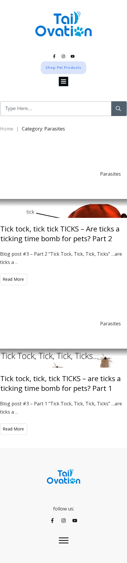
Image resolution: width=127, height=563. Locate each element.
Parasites (110, 174)
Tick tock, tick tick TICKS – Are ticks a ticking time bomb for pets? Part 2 (60, 234)
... (16, 262)
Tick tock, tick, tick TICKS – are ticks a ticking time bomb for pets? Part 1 (60, 383)
